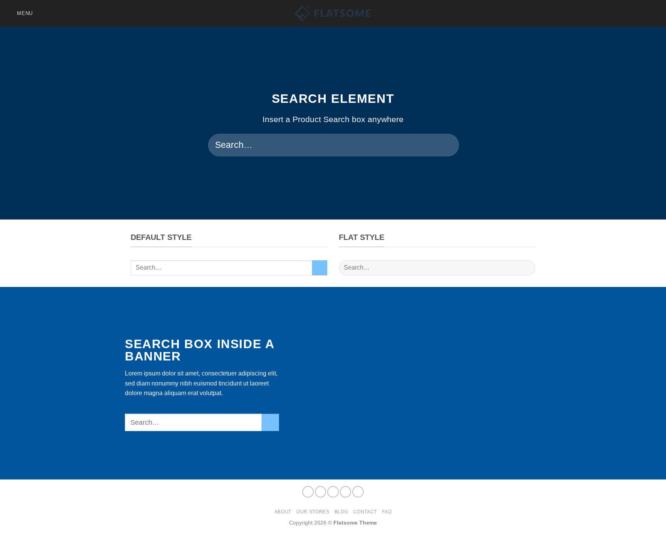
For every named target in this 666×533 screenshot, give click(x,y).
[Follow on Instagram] (625, 13)
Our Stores (312, 512)
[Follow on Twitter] (645, 13)
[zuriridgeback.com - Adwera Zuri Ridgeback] (333, 13)
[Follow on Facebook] (615, 13)
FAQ (387, 512)
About (282, 512)
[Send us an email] (655, 13)
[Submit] (445, 145)
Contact (365, 512)
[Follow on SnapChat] (635, 13)
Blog (341, 512)
